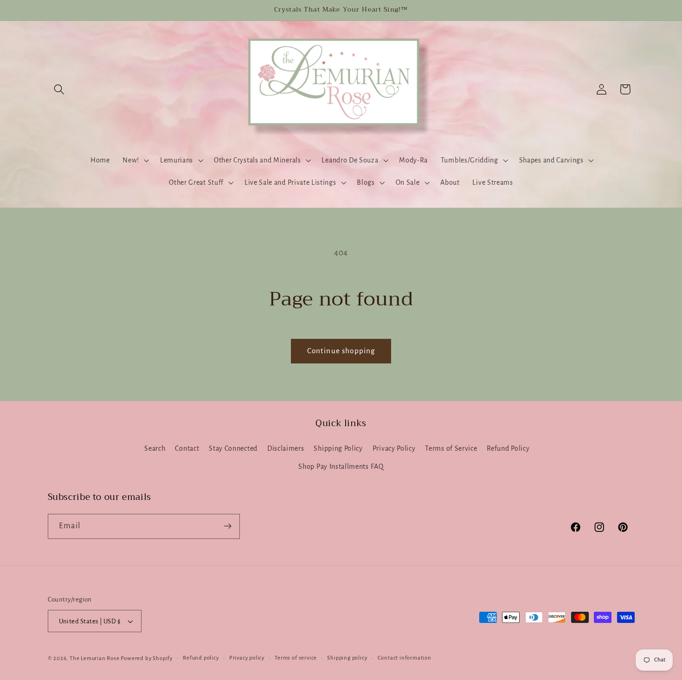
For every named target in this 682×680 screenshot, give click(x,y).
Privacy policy (246, 658)
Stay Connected (233, 448)
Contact (187, 448)
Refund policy (201, 658)
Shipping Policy (338, 448)
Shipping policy (347, 658)
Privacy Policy (394, 448)
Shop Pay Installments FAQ (340, 466)
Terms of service (296, 658)
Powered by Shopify (147, 658)
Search (154, 448)
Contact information (404, 658)
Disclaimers (285, 448)
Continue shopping (341, 351)
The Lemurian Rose (95, 658)
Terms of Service (451, 448)
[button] (59, 89)
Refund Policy (508, 448)
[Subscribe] (227, 526)
